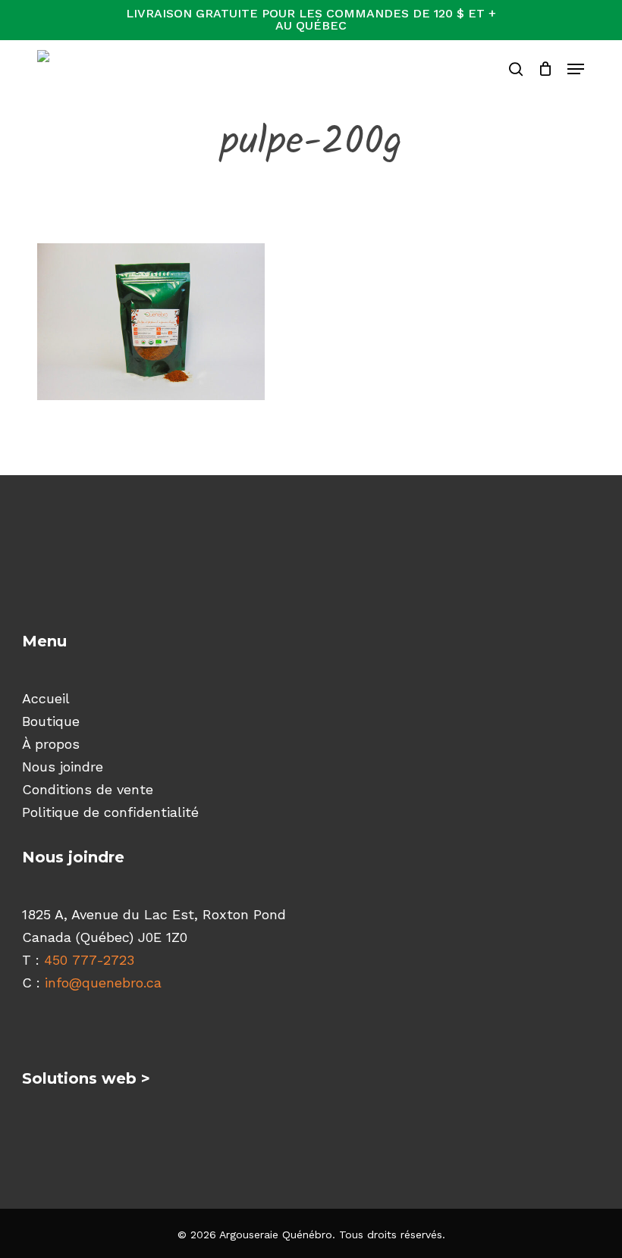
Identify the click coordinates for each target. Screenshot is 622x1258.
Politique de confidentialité (110, 812)
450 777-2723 (89, 960)
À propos (51, 744)
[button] (575, 69)
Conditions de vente (87, 789)
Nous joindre (62, 767)
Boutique (51, 721)
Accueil (46, 698)
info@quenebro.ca (103, 982)
